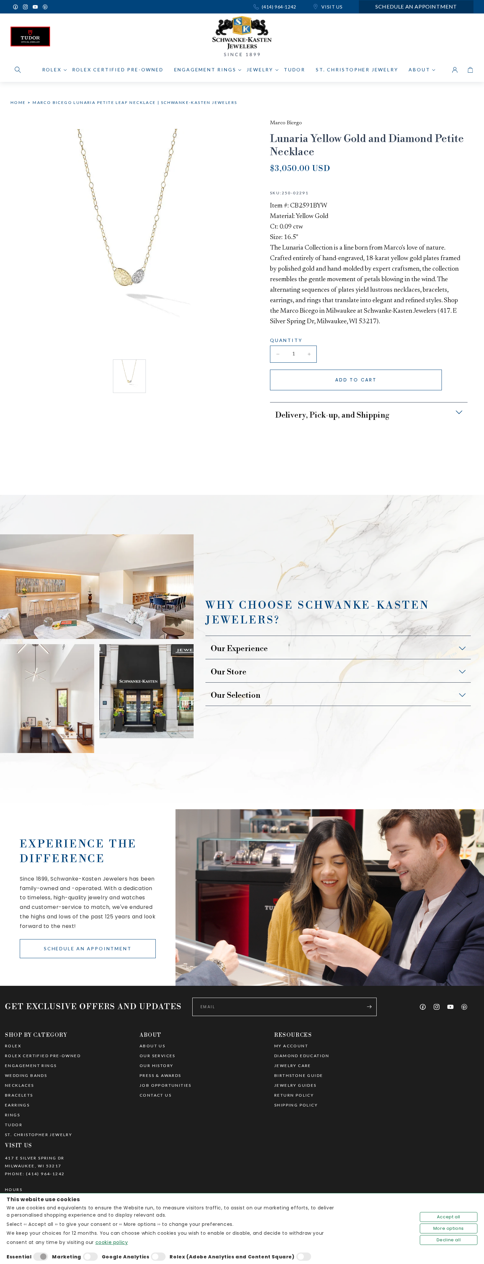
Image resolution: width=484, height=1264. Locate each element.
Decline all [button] (449, 1240)
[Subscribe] (369, 1007)
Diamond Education (302, 1056)
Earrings (17, 1105)
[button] (18, 69)
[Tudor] (30, 38)
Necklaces (19, 1085)
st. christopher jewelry (38, 1134)
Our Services (157, 1056)
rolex (13, 1046)
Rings (12, 1115)
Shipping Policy (296, 1105)
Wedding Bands (26, 1075)
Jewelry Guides (295, 1085)
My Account (291, 1046)
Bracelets (19, 1095)
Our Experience (239, 649)
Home (18, 102)
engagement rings (31, 1065)
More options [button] (448, 1228)
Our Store (228, 672)
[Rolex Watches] (445, 38)
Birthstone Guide (298, 1075)
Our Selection (235, 695)
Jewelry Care (292, 1065)
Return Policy (294, 1095)
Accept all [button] (448, 1217)
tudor (13, 1125)
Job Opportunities (166, 1085)
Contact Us (156, 1095)
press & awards (160, 1075)
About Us (152, 1046)
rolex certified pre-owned (43, 1056)
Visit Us (331, 7)
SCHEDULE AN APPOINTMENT (87, 948)
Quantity (286, 340)
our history (156, 1065)
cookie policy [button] (111, 1242)
